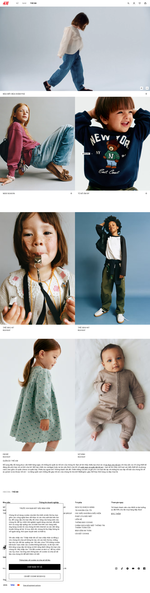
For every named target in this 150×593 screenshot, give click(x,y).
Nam (24, 3)
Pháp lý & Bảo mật (83, 516)
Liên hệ (78, 519)
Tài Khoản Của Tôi (83, 510)
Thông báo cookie (84, 522)
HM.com (6, 492)
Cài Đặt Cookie (82, 534)
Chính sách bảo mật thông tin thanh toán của (90, 526)
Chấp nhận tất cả (34, 567)
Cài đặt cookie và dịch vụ (34, 576)
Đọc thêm (116, 514)
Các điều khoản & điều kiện (88, 513)
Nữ (17, 3)
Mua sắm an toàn (83, 531)
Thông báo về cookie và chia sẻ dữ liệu (34, 560)
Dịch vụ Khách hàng (84, 507)
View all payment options (32, 585)
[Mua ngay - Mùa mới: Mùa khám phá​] (146, 94)
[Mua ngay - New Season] (71, 193)
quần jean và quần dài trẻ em (91, 467)
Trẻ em (33, 3)
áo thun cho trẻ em (112, 465)
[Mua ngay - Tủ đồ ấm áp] (146, 193)
